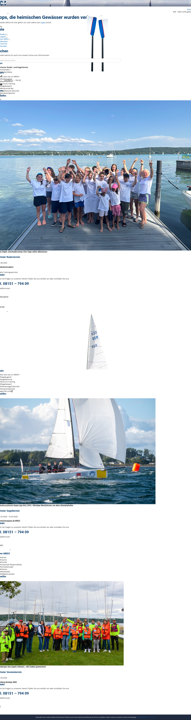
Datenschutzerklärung (84, 717)
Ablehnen (152, 717)
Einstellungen (132, 717)
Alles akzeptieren (143, 717)
